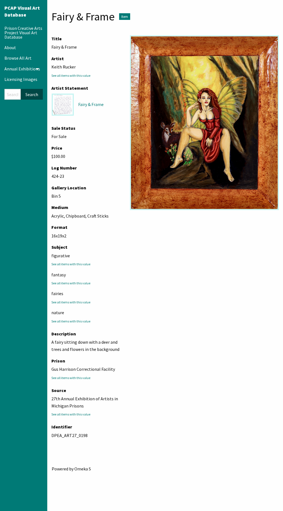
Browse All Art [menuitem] (18, 58)
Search (31, 94)
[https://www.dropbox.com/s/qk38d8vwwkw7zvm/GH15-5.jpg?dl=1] (204, 122)
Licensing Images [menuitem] (20, 79)
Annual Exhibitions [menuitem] (22, 69)
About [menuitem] (10, 47)
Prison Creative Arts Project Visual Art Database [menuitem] (23, 32)
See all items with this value (70, 75)
